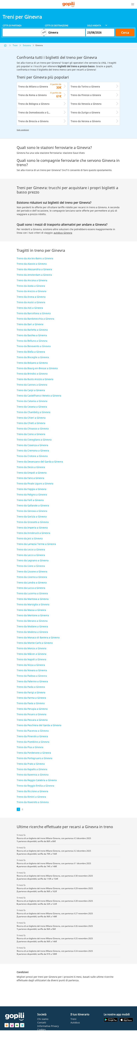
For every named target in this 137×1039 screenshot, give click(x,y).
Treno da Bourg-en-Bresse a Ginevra (37, 368)
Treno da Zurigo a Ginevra (85, 112)
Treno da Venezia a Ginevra (86, 103)
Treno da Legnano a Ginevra (32, 560)
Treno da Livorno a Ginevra (32, 577)
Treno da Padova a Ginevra (32, 675)
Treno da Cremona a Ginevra (33, 450)
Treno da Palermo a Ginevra (32, 681)
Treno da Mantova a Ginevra (32, 598)
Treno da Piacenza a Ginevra (33, 730)
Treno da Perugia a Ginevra (32, 708)
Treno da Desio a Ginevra (31, 467)
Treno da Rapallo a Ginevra (32, 769)
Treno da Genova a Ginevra (32, 511)
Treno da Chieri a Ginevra (31, 417)
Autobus (75, 1022)
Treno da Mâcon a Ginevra (31, 653)
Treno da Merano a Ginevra (32, 620)
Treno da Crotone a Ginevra (32, 456)
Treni (15, 45)
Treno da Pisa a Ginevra (30, 747)
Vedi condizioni (23, 130)
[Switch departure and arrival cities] (44, 32)
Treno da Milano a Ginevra (33, 86)
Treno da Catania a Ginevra (32, 401)
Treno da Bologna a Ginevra (33, 103)
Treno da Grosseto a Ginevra (33, 522)
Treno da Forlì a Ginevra (30, 500)
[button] (132, 4)
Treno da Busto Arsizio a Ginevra (35, 379)
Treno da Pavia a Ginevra (31, 703)
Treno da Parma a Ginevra (31, 697)
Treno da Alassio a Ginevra (32, 263)
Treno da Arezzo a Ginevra (31, 291)
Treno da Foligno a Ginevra (32, 494)
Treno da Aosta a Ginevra (31, 285)
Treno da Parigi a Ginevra (31, 692)
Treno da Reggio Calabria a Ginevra (37, 780)
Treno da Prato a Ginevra (31, 763)
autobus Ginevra (63, 232)
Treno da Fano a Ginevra (30, 478)
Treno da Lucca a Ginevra (31, 587)
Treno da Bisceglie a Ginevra (33, 357)
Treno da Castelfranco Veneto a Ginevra (39, 395)
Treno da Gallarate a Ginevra (33, 505)
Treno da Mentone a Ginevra (33, 615)
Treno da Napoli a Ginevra (31, 659)
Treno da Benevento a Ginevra (34, 346)
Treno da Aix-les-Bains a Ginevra (35, 258)
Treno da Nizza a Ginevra (31, 664)
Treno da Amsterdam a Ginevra (34, 274)
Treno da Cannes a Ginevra (32, 384)
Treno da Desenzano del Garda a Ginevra (40, 461)
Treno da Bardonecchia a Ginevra (35, 318)
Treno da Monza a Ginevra (31, 648)
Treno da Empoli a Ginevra (31, 472)
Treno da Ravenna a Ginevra (32, 774)
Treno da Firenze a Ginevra (86, 95)
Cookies (41, 1029)
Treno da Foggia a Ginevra (31, 489)
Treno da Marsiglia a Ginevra (33, 604)
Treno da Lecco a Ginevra (31, 555)
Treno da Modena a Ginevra (32, 631)
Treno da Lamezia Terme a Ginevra (36, 544)
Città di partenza (12, 25)
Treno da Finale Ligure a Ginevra (35, 483)
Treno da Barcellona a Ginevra (34, 313)
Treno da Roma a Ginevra (32, 95)
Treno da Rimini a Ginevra (31, 796)
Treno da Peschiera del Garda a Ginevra (39, 725)
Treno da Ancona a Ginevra (32, 280)
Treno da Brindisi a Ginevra (32, 373)
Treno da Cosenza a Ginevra (32, 445)
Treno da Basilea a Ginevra (32, 335)
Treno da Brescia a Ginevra (33, 121)
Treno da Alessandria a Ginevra (34, 269)
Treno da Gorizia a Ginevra (32, 516)
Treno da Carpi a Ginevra (31, 390)
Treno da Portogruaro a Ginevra (34, 758)
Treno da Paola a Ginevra (31, 686)
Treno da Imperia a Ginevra (32, 527)
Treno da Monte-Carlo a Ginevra (35, 642)
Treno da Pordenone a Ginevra (34, 752)
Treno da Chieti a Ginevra (31, 423)
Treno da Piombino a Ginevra (33, 741)
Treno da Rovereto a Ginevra (33, 802)
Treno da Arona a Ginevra (31, 296)
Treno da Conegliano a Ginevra (34, 439)
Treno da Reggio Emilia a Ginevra (35, 785)
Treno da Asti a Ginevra (30, 307)
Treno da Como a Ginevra (31, 434)
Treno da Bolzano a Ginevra (32, 362)
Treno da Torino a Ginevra (85, 86)
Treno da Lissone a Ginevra (32, 571)
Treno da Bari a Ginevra (30, 324)
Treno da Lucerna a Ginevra (32, 593)
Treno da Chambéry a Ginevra (33, 412)
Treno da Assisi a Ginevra (31, 302)
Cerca (125, 32)
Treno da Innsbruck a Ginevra (33, 532)
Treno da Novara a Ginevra (32, 670)
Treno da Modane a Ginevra (32, 626)
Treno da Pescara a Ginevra (32, 719)
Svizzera (27, 45)
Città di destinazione (56, 25)
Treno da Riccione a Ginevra (32, 791)
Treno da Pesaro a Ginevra (31, 714)
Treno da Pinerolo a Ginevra (32, 736)
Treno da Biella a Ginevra (31, 351)
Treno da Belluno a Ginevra (32, 340)
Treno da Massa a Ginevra (31, 610)
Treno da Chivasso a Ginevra (33, 428)
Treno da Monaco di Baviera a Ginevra (38, 637)
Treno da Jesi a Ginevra (30, 538)
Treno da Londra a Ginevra (32, 582)
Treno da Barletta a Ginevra (32, 329)
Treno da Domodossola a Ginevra (36, 112)
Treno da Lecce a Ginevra (31, 549)
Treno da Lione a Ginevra (31, 565)
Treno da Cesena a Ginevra (32, 406)
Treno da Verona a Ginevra (86, 121)
